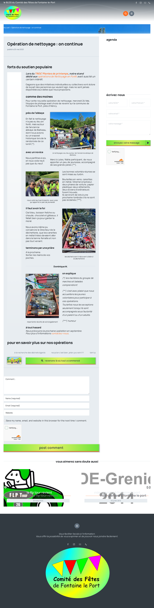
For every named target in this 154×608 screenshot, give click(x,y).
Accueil (7, 27)
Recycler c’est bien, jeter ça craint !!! (56, 352)
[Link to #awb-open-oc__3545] (125, 13)
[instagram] (141, 3)
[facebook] (136, 3)
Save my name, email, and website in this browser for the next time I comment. (46, 420)
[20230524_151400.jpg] (73, 113)
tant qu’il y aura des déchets (91, 352)
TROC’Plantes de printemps (51, 73)
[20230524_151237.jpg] (78, 209)
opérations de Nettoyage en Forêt (57, 76)
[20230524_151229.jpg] (42, 275)
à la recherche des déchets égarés (18, 352)
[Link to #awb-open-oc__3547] (131, 13)
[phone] (149, 3)
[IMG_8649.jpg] (42, 172)
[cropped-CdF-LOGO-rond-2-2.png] (77, 547)
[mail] (145, 3)
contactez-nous (59, 333)
